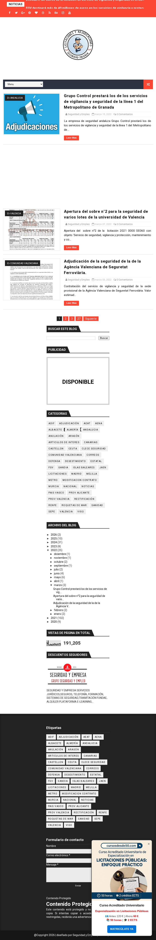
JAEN (102, 467)
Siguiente (91, 318)
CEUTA (72, 448)
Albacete (55, 429)
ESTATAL (96, 461)
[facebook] (10, 13)
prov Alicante (79, 492)
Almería (72, 429)
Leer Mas (71, 137)
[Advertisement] (78, 176)
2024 (54, 542)
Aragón (74, 436)
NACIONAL (70, 486)
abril (57, 581)
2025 (54, 538)
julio (56, 569)
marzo (58, 585)
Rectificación (84, 499)
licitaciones (58, 473)
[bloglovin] (36, 13)
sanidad (97, 505)
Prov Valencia (59, 499)
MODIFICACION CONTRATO (80, 480)
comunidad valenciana (24, 263)
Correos (93, 455)
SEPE (52, 511)
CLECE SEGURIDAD (94, 448)
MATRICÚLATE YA (121, 928)
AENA (98, 423)
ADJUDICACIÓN (69, 423)
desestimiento (75, 461)
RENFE (53, 505)
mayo (57, 577)
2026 (54, 534)
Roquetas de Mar (74, 505)
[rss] (50, 13)
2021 (54, 617)
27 (78, 318)
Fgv (51, 467)
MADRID (76, 473)
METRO (53, 480)
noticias (88, 486)
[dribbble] (43, 13)
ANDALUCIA (16, 98)
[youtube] (69, 13)
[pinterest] (30, 13)
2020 (54, 621)
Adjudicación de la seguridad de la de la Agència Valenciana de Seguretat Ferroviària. (102, 267)
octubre (59, 561)
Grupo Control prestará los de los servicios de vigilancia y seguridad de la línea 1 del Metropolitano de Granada (106, 102)
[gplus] (23, 13)
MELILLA (91, 473)
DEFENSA (54, 461)
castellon (56, 448)
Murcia (54, 486)
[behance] (56, 13)
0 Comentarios (125, 114)
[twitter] (16, 13)
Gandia (63, 467)
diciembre (60, 553)
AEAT (87, 423)
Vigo (80, 511)
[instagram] (63, 13)
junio (57, 573)
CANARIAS (90, 442)
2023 (54, 546)
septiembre (61, 565)
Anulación (56, 436)
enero (58, 613)
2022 (54, 550)
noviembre (61, 557)
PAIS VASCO (56, 492)
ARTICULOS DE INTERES (64, 442)
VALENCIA (15, 213)
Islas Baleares (84, 467)
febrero (59, 610)
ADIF (51, 423)
